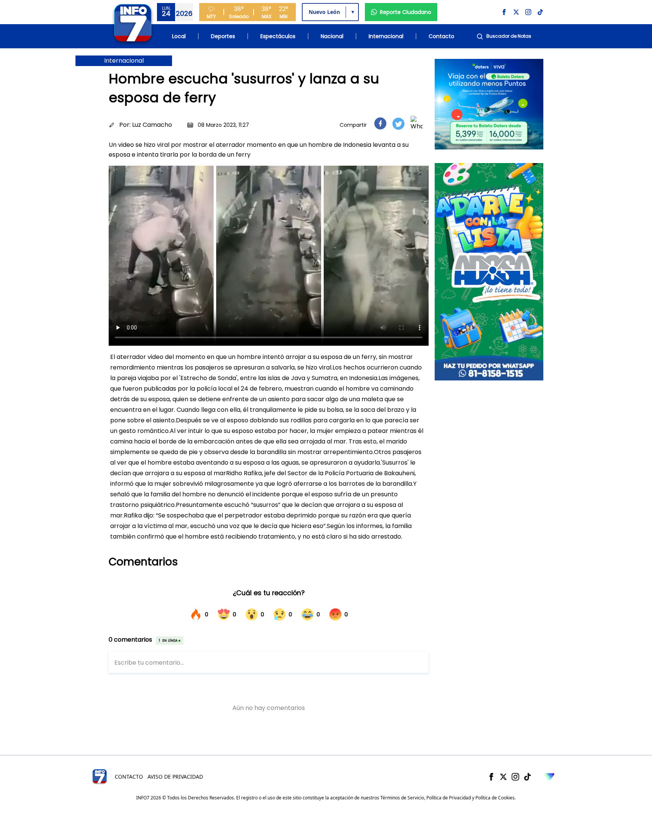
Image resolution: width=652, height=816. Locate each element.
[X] (503, 777)
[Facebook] (491, 777)
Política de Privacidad (448, 797)
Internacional (386, 36)
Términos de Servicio (402, 797)
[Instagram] (515, 777)
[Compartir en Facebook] (380, 123)
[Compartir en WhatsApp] (417, 123)
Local (179, 36)
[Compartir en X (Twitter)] (398, 123)
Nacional (332, 36)
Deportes (223, 36)
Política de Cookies (495, 797)
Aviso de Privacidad (175, 776)
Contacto (441, 36)
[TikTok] (527, 777)
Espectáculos (277, 36)
